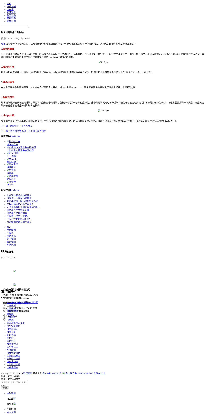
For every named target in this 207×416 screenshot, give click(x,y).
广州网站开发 (13, 355)
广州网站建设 (13, 364)
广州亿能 (11, 308)
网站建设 (11, 350)
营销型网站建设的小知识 (19, 222)
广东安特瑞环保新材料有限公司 (22, 302)
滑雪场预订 (12, 344)
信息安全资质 (13, 326)
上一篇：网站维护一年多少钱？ (17, 126)
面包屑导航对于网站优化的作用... (23, 207)
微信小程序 (12, 361)
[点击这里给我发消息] (15, 271)
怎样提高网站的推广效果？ (20, 204)
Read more (15, 136)
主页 (9, 3)
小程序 (10, 9)
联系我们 (11, 18)
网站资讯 (11, 12)
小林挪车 (11, 317)
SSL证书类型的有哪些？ (19, 219)
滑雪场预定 (12, 329)
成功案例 (11, 6)
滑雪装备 (11, 332)
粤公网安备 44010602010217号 (80, 373)
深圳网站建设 (13, 358)
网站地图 (11, 21)
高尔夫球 (11, 335)
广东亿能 (11, 305)
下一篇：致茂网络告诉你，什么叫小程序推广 (23, 131)
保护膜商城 (12, 311)
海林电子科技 (13, 352)
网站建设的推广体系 (17, 213)
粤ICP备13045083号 (52, 373)
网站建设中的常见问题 (18, 210)
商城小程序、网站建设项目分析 (22, 201)
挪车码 (10, 320)
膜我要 (10, 314)
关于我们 (11, 15)
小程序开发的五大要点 (18, 216)
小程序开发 (12, 367)
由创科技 (11, 338)
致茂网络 (27, 373)
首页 (9, 227)
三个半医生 (12, 347)
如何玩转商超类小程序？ (19, 195)
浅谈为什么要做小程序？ (19, 198)
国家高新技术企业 (16, 323)
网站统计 (100, 373)
